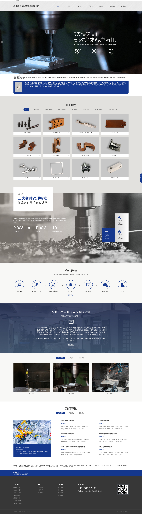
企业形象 (71, 358)
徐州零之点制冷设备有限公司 (26, 6)
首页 (58, 6)
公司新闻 (60, 413)
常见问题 (81, 413)
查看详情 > (71, 295)
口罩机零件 (74, 109)
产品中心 (79, 6)
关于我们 (68, 6)
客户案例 (101, 6)
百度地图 (126, 511)
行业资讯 (71, 413)
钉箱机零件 (36, 109)
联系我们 (123, 6)
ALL (26, 109)
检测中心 (81, 358)
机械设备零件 (49, 109)
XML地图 (119, 511)
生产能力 (90, 6)
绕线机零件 (86, 109)
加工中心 (60, 358)
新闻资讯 (112, 6)
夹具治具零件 (62, 109)
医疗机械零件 (98, 109)
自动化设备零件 (112, 109)
